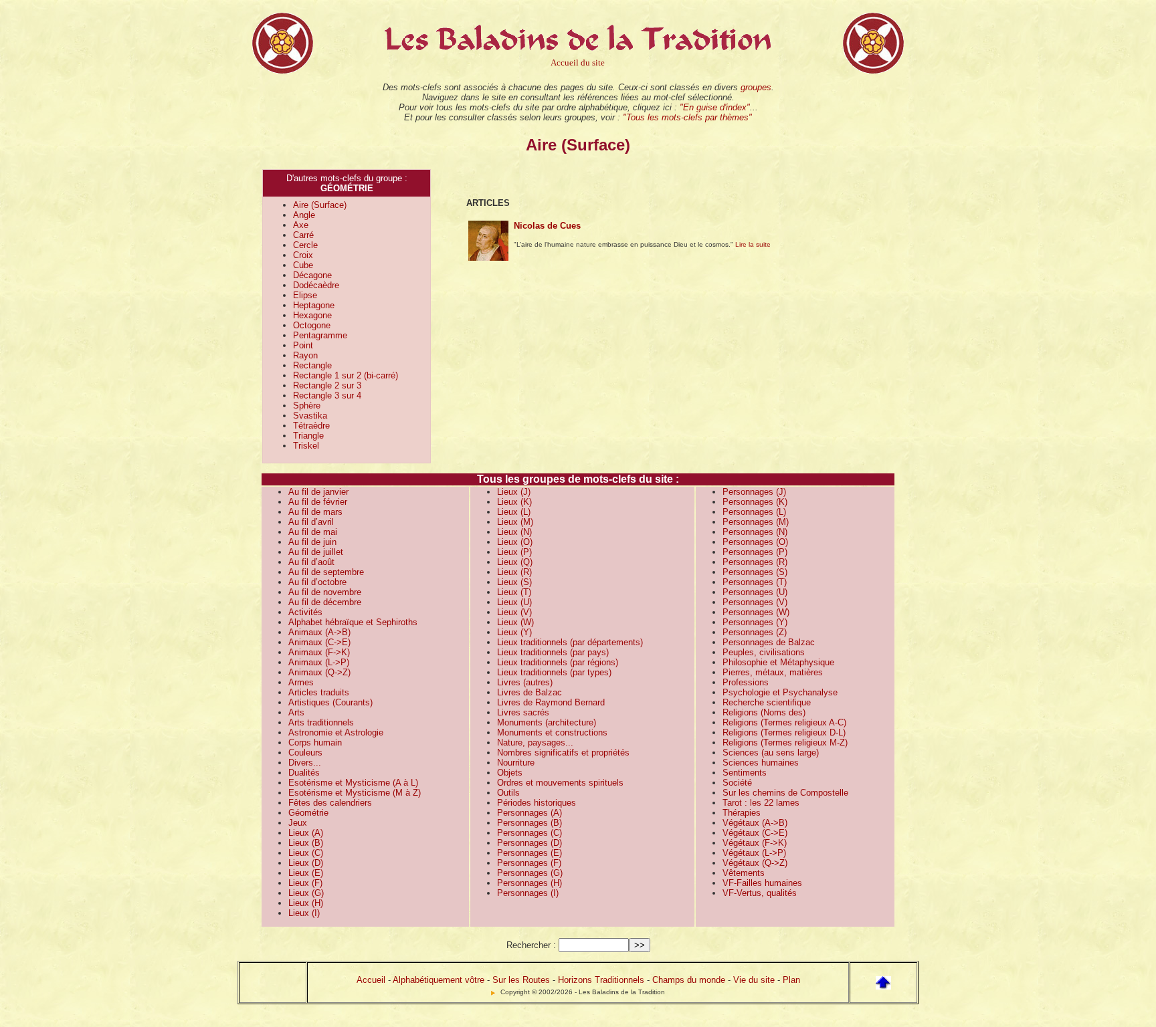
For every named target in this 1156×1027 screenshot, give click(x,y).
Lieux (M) (515, 522)
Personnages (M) (755, 522)
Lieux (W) (515, 622)
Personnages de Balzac (768, 642)
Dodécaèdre (316, 285)
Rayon (305, 355)
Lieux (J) (514, 492)
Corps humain (315, 742)
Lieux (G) (306, 893)
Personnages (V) (754, 602)
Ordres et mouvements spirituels (560, 783)
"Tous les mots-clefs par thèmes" (687, 117)
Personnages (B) (529, 823)
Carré (303, 235)
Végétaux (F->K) (754, 843)
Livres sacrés (523, 712)
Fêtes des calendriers (330, 803)
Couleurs (305, 753)
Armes (301, 682)
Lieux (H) (305, 903)
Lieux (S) (514, 582)
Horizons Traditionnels (601, 980)
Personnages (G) (530, 873)
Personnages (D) (529, 843)
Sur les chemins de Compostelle (785, 793)
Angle (304, 215)
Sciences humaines (760, 763)
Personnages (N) (754, 532)
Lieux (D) (305, 863)
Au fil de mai (312, 532)
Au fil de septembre (326, 572)
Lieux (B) (305, 843)
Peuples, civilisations (763, 652)
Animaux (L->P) (318, 662)
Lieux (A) (305, 833)
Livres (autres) (525, 682)
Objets (509, 773)
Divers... (304, 763)
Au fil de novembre (324, 592)
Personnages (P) (754, 552)
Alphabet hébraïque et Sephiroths (352, 622)
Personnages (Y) (754, 622)
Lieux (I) (304, 913)
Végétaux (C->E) (754, 833)
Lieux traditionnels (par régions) (557, 662)
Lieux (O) (515, 542)
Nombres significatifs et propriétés (563, 753)
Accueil (371, 980)
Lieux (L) (514, 512)
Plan (791, 980)
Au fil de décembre (324, 602)
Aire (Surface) (320, 205)
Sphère (306, 406)
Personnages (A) (529, 813)
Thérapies (741, 813)
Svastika (310, 416)
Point (303, 345)
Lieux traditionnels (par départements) (570, 642)
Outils (508, 793)
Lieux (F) (305, 883)
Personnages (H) (529, 883)
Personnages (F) (529, 863)
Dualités (304, 773)
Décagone (312, 275)
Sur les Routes (521, 980)
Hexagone (312, 315)
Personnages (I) (528, 893)
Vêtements (743, 873)
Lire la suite (753, 244)
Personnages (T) (754, 582)
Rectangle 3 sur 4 (327, 395)
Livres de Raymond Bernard (551, 702)
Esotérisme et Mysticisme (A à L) (353, 783)
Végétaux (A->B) (754, 823)
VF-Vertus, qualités (759, 893)
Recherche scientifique (766, 702)
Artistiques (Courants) (330, 702)
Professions (745, 682)
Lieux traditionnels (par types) (554, 672)
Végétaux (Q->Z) (754, 863)
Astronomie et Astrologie (335, 732)
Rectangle (312, 365)
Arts (296, 712)
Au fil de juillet (315, 552)
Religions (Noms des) (763, 712)
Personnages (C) (529, 833)
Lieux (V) (514, 612)
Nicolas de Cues (547, 226)
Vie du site (754, 980)
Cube (303, 265)
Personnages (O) (755, 542)
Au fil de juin (312, 542)
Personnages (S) (754, 572)
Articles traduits (318, 692)
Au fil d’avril (311, 522)
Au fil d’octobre (317, 582)
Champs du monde (688, 980)
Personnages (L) (754, 512)
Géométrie (308, 813)
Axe (300, 225)
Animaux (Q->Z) (319, 672)
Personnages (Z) (754, 632)
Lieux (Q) (515, 562)
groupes (756, 87)
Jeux (297, 823)
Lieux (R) (514, 572)
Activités (305, 612)
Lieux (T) (514, 592)
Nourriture (516, 763)
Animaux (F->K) (319, 652)
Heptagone (313, 305)
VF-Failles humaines (762, 883)
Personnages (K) (754, 502)
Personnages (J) (754, 492)
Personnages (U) (754, 592)
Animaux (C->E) (319, 642)
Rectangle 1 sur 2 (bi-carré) (345, 375)
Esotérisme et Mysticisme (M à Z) (354, 793)
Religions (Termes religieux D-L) (784, 732)
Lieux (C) (305, 853)
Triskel (306, 446)
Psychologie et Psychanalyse (780, 692)
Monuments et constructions (552, 732)
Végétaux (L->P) (754, 853)
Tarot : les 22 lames (760, 803)
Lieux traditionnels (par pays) (553, 652)
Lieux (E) (305, 873)
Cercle (305, 245)
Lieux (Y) (514, 632)
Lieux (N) (514, 532)
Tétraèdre (311, 426)
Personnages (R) (754, 562)
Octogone (311, 325)
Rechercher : (531, 945)
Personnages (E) (529, 853)
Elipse (305, 295)
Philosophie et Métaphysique (778, 662)
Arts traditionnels (321, 722)
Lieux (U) (514, 602)
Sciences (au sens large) (770, 753)
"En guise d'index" (715, 107)
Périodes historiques (536, 803)
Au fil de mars (315, 512)
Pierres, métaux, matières (772, 672)
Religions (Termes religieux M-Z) (785, 742)
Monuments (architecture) (546, 722)
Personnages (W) (755, 612)
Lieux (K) (514, 502)
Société (737, 783)
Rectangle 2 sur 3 (327, 385)
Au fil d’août (311, 562)
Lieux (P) (514, 552)
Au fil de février (317, 502)
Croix (303, 255)
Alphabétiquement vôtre (438, 980)
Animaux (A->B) (319, 632)
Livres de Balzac (529, 692)
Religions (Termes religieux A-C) (784, 722)
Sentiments (744, 773)
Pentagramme (320, 335)
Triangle (308, 436)
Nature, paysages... (535, 742)
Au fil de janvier (318, 492)
